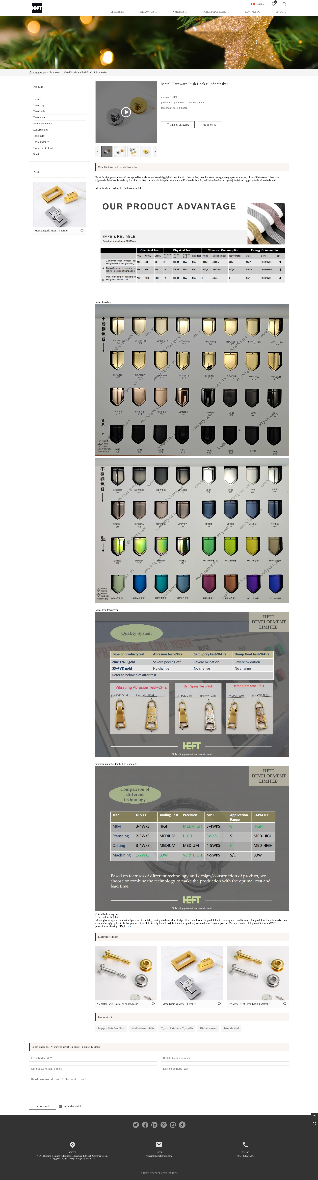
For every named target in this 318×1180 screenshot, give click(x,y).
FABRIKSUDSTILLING (214, 12)
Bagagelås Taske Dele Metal (111, 1028)
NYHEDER (178, 12)
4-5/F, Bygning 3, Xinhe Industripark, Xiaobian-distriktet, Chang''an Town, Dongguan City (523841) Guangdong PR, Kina (72, 1157)
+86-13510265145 (245, 1156)
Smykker (38, 154)
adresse (72, 1152)
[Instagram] (173, 1124)
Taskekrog (38, 105)
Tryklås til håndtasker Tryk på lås (177, 1028)
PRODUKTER (147, 12)
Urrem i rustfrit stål (43, 148)
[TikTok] (182, 1124)
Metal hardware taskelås (143, 1028)
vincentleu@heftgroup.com (159, 1156)
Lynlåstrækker (40, 129)
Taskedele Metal (231, 1028)
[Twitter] (135, 1124)
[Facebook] (145, 1124)
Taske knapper (41, 141)
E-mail (159, 1152)
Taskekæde (39, 111)
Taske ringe (39, 117)
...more (128, 926)
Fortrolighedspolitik (72, 1106)
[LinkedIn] (154, 1124)
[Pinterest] (163, 1124)
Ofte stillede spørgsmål (107, 914)
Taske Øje (38, 135)
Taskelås (37, 99)
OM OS (279, 12)
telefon (245, 1152)
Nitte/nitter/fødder (42, 123)
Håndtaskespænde (208, 1028)
